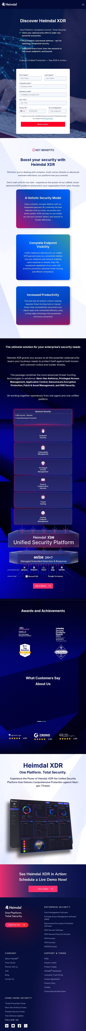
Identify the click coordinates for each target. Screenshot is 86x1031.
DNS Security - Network (24, 415)
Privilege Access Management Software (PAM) (60, 923)
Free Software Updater (14, 1021)
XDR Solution (49, 947)
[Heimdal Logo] (15, 4)
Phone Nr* (23, 108)
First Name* (23, 75)
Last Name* (49, 75)
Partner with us (11, 972)
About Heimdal (11, 963)
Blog (7, 980)
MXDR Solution (50, 951)
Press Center (10, 968)
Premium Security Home (15, 1016)
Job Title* (23, 99)
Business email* (25, 91)
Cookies (47, 992)
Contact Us (9, 984)
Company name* (25, 83)
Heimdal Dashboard (52, 976)
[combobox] (23, 111)
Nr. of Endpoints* (55, 108)
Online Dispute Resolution (55, 996)
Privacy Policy (48, 119)
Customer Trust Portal (53, 980)
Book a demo (43, 124)
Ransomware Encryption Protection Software (58, 929)
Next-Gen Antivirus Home (15, 1012)
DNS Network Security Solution (57, 939)
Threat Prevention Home (15, 1008)
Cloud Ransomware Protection (26, 418)
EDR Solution (49, 943)
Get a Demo (40, 586)
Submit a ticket (50, 968)
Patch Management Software (56, 917)
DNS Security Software (53, 935)
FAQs (46, 964)
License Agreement (52, 984)
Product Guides (50, 972)
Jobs (7, 976)
